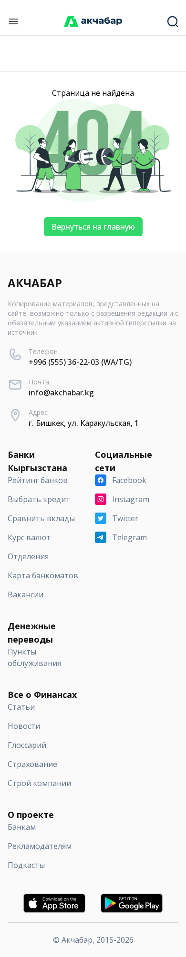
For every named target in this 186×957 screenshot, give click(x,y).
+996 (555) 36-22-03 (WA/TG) (80, 362)
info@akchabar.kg (61, 392)
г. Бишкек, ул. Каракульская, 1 (84, 423)
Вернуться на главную (93, 227)
